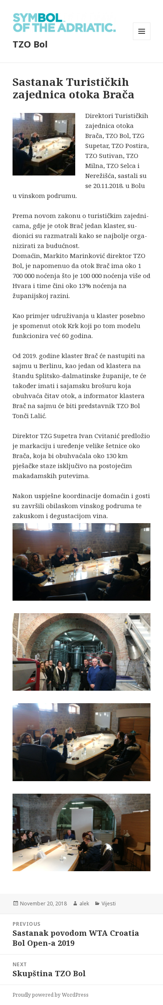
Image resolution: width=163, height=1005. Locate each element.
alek (84, 903)
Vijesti (109, 903)
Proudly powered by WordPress (51, 994)
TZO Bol (30, 44)
